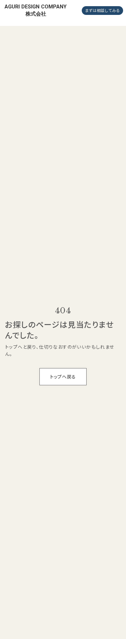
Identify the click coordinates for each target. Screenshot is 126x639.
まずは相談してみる (102, 10)
